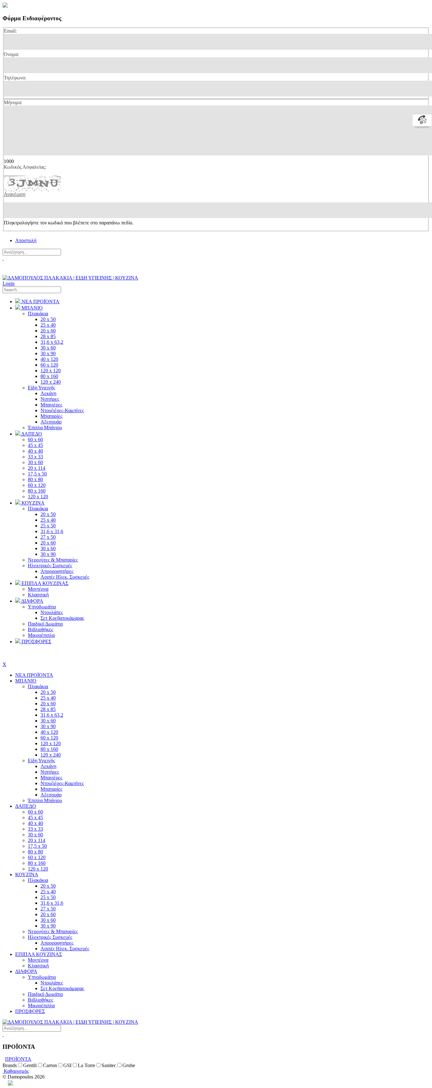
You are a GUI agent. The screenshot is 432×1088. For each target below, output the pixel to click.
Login (9, 283)
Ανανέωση (14, 194)
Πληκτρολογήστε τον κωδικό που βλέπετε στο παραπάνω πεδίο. (68, 222)
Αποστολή (25, 240)
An (5, 1082)
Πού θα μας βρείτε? (24, 264)
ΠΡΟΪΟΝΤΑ (18, 1059)
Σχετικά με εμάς (19, 270)
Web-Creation (39, 1082)
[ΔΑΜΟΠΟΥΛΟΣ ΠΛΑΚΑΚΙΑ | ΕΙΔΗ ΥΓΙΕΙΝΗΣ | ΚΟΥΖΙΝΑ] (70, 277)
